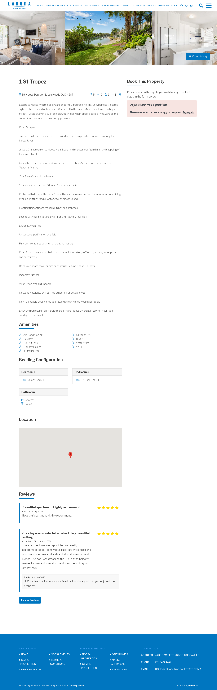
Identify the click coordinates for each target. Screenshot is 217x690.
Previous (3, 38)
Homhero (193, 685)
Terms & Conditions (145, 5)
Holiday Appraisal (110, 5)
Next (213, 38)
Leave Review (30, 600)
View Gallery (199, 56)
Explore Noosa (75, 5)
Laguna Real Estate (167, 5)
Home (40, 5)
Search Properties (55, 5)
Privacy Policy (77, 685)
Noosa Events (92, 5)
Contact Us (127, 5)
